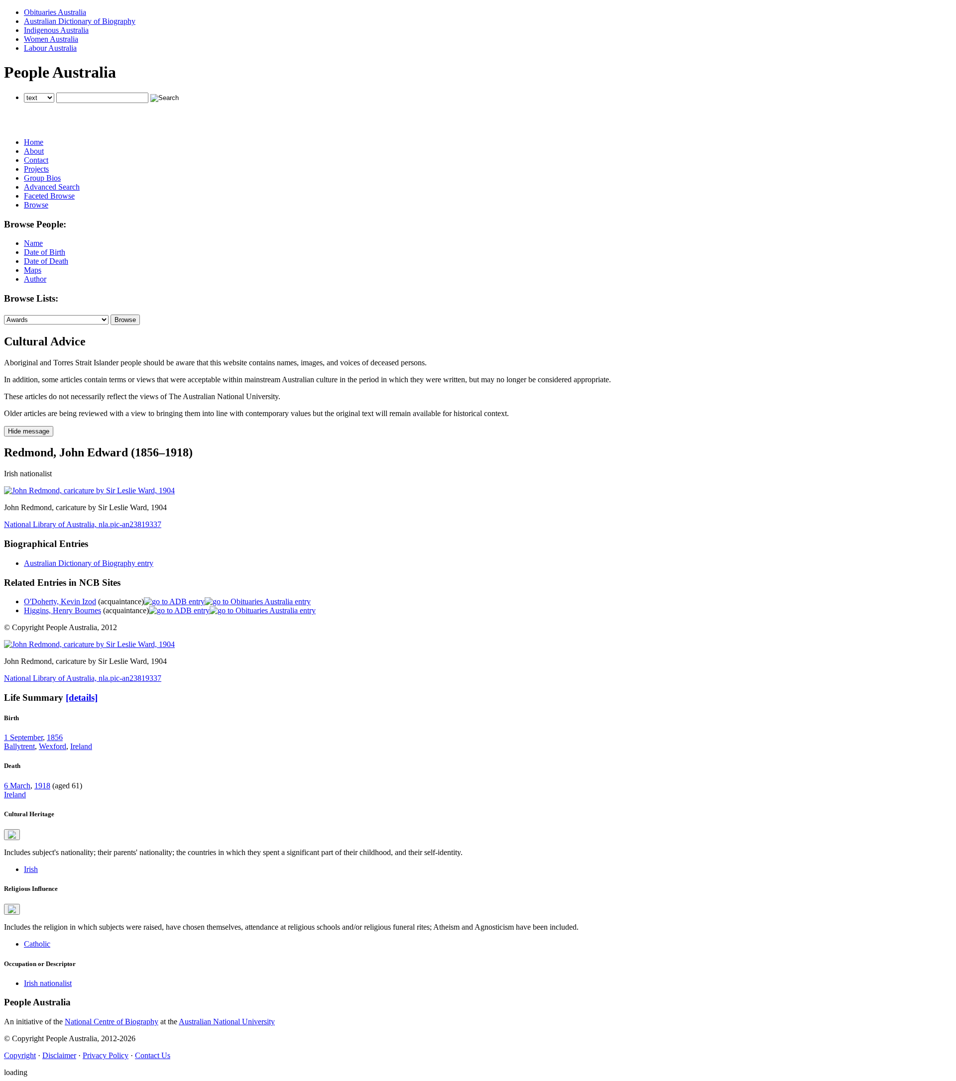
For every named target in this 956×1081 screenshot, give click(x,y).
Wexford (52, 746)
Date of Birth (44, 252)
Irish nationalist (48, 983)
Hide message (28, 431)
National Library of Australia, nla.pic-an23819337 (82, 524)
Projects (36, 169)
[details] (82, 697)
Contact (36, 160)
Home (33, 142)
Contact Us (152, 1055)
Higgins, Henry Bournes (62, 610)
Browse (36, 205)
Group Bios (42, 178)
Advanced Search (52, 187)
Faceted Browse (49, 196)
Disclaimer (59, 1055)
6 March (17, 785)
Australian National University (227, 1021)
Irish (31, 869)
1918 (42, 785)
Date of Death (46, 261)
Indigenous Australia (56, 30)
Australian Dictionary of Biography (79, 21)
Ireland (81, 746)
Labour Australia (50, 48)
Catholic (37, 944)
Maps (32, 270)
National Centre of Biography (111, 1021)
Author (35, 279)
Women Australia (51, 39)
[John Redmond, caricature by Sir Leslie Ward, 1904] (89, 490)
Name (33, 243)
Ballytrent (19, 746)
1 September (23, 737)
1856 (55, 737)
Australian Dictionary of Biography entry (88, 563)
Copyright (20, 1055)
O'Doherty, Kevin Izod (60, 601)
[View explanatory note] (12, 834)
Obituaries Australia (55, 12)
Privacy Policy (105, 1055)
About (34, 151)
